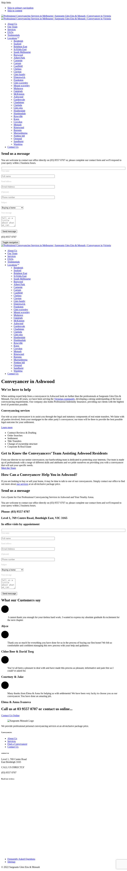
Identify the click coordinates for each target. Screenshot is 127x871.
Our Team (12, 26)
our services (22, 484)
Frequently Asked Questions (21, 859)
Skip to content (14, 10)
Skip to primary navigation (20, 8)
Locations (12, 38)
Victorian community (64, 399)
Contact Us (12, 147)
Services (11, 29)
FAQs (10, 32)
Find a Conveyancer (17, 744)
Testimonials (13, 35)
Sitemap (11, 861)
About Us (12, 24)
